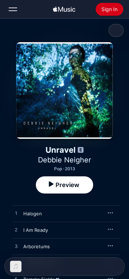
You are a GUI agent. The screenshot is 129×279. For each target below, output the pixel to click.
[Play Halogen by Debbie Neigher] (16, 213)
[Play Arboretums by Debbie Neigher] (16, 246)
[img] (64, 9)
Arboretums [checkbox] (36, 246)
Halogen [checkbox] (32, 213)
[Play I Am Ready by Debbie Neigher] (16, 230)
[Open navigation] (13, 9)
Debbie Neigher (64, 160)
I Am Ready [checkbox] (35, 230)
